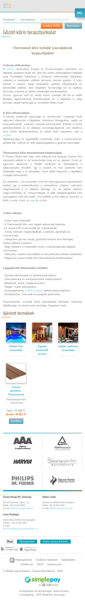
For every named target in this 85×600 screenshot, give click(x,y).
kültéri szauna (34, 290)
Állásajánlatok (27, 541)
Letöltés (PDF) (51, 25)
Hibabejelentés (23, 559)
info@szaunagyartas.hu (21, 508)
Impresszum (54, 564)
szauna (7, 135)
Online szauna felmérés (55, 541)
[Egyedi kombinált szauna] (42, 332)
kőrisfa (10, 69)
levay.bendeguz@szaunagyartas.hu (20, 528)
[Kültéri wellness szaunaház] (68, 332)
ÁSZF (40, 564)
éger (32, 200)
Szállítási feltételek (47, 559)
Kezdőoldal (9, 19)
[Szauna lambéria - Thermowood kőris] (16, 373)
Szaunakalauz (27, 19)
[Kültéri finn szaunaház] (16, 332)
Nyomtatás (73, 25)
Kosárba (16, 421)
